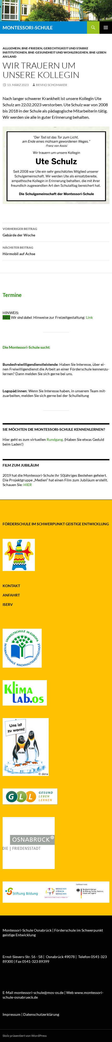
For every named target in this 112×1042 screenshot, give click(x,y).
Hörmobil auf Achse (19, 250)
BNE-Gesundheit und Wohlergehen (58, 52)
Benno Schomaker (51, 85)
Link (89, 317)
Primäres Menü (105, 27)
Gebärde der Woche (20, 232)
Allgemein (11, 48)
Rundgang (55, 439)
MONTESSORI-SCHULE (28, 27)
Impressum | (13, 1014)
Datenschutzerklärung (41, 1014)
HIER (27, 484)
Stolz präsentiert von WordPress (25, 1036)
